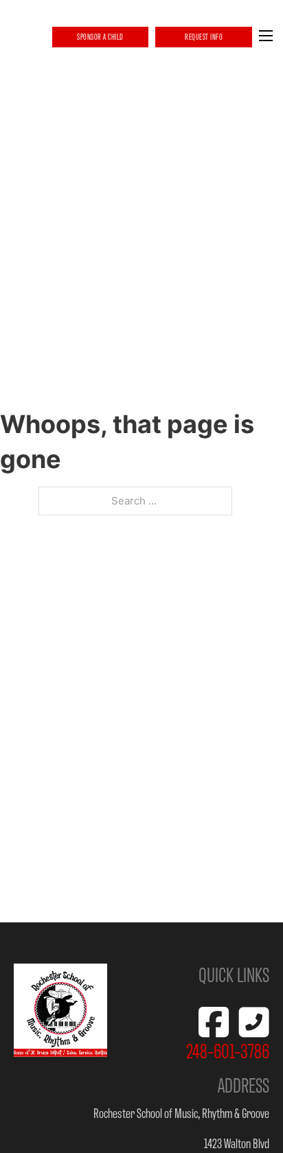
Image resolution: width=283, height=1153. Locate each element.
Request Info (204, 37)
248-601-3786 (227, 1049)
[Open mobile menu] (266, 35)
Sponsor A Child (100, 37)
